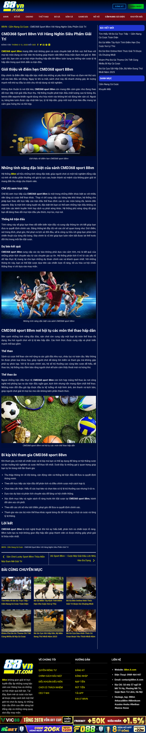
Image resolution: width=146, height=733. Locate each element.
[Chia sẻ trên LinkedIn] (49, 45)
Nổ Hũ (96, 17)
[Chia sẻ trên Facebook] (38, 45)
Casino (29, 17)
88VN (5, 17)
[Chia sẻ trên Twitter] (41, 45)
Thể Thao (44, 17)
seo (34, 45)
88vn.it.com (130, 669)
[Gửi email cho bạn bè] (44, 45)
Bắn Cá (69, 17)
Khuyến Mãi (136, 17)
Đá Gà (57, 17)
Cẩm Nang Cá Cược (115, 17)
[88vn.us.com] (16, 6)
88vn (13, 174)
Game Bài (83, 17)
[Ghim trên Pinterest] (46, 45)
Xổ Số (17, 17)
